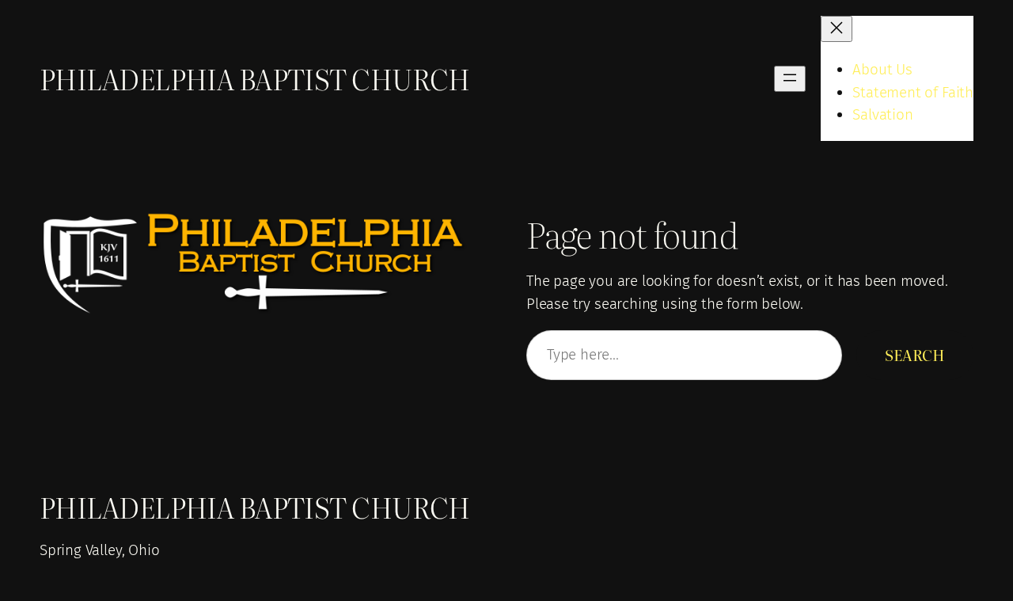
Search (915, 355)
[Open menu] (790, 79)
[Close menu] (836, 29)
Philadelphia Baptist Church (255, 78)
